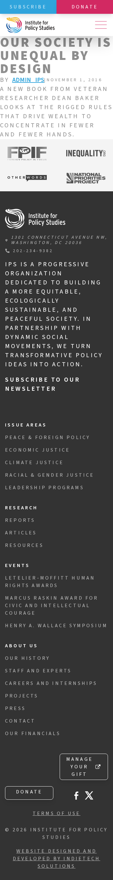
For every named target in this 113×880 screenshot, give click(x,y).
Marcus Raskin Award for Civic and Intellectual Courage (52, 606)
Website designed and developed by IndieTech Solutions (56, 859)
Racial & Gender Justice (49, 475)
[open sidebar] (101, 25)
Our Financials (33, 733)
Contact (20, 721)
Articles (21, 532)
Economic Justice (37, 450)
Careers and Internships (51, 683)
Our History (27, 658)
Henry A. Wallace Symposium (56, 625)
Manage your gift (79, 767)
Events (17, 565)
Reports (20, 520)
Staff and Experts (38, 670)
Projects (22, 695)
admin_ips (28, 80)
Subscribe (28, 6)
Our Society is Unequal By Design (55, 55)
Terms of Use (56, 813)
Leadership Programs (44, 487)
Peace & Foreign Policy (47, 437)
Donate (85, 6)
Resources (24, 545)
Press (15, 708)
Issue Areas (26, 424)
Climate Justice (34, 462)
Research (21, 507)
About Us (21, 645)
